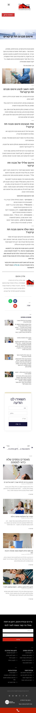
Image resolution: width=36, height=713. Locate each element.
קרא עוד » (30, 494)
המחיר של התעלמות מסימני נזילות (22, 516)
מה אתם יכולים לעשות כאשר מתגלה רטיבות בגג (24, 355)
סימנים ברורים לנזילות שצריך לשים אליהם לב (24, 321)
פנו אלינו (16, 265)
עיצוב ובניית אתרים (25, 700)
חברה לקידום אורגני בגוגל (25, 704)
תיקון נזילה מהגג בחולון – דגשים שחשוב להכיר (18, 587)
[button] (8, 4)
